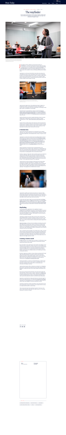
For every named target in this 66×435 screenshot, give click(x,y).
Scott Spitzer (35, 364)
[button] (33, 90)
